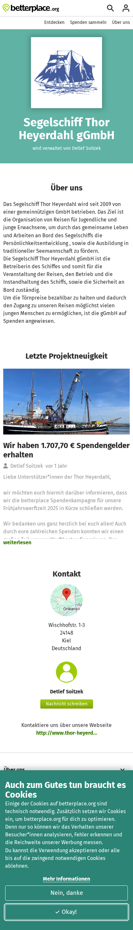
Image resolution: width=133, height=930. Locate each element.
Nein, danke (66, 892)
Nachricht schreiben (66, 704)
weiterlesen (17, 542)
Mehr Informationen (66, 879)
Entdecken (54, 22)
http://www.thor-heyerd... (66, 733)
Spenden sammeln (88, 22)
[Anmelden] (126, 8)
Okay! (69, 911)
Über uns (121, 22)
